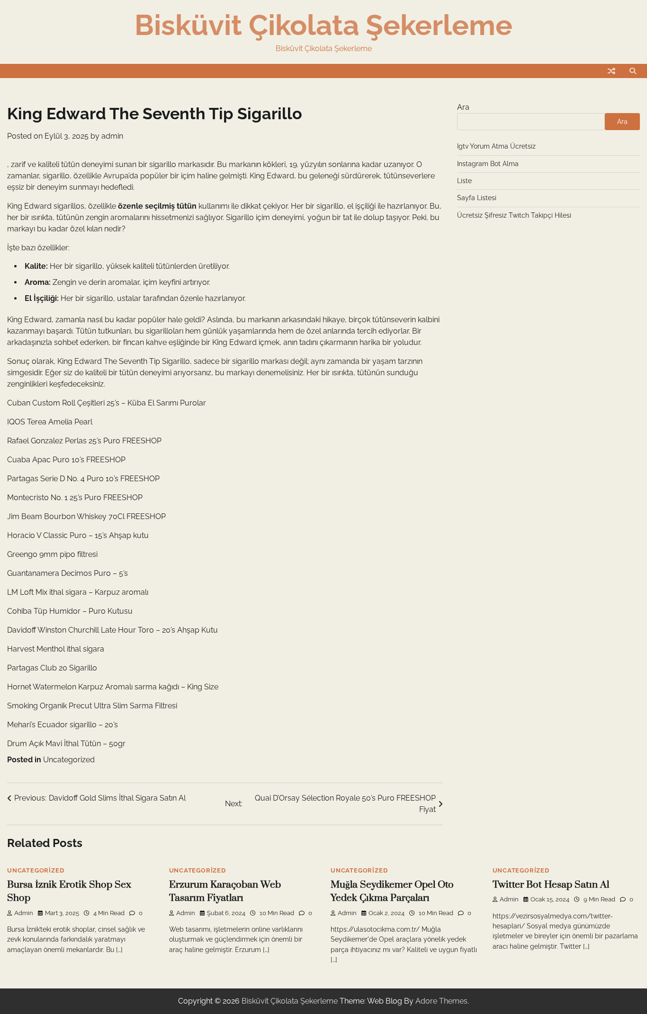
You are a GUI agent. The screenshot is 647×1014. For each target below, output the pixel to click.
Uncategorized (69, 759)
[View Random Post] (611, 71)
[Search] (633, 71)
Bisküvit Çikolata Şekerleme (323, 25)
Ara (463, 107)
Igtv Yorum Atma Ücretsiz (496, 146)
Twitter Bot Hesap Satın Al (551, 885)
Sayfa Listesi (476, 198)
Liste (464, 181)
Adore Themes (441, 1000)
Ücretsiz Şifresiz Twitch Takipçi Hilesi (514, 215)
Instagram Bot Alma (488, 164)
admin (112, 136)
